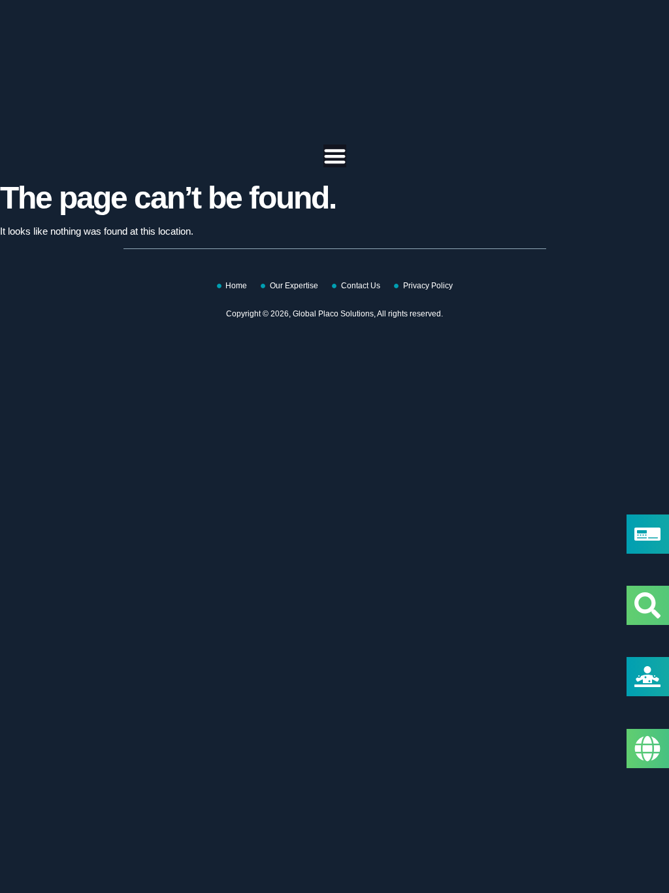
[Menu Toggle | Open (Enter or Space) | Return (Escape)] (334, 155)
